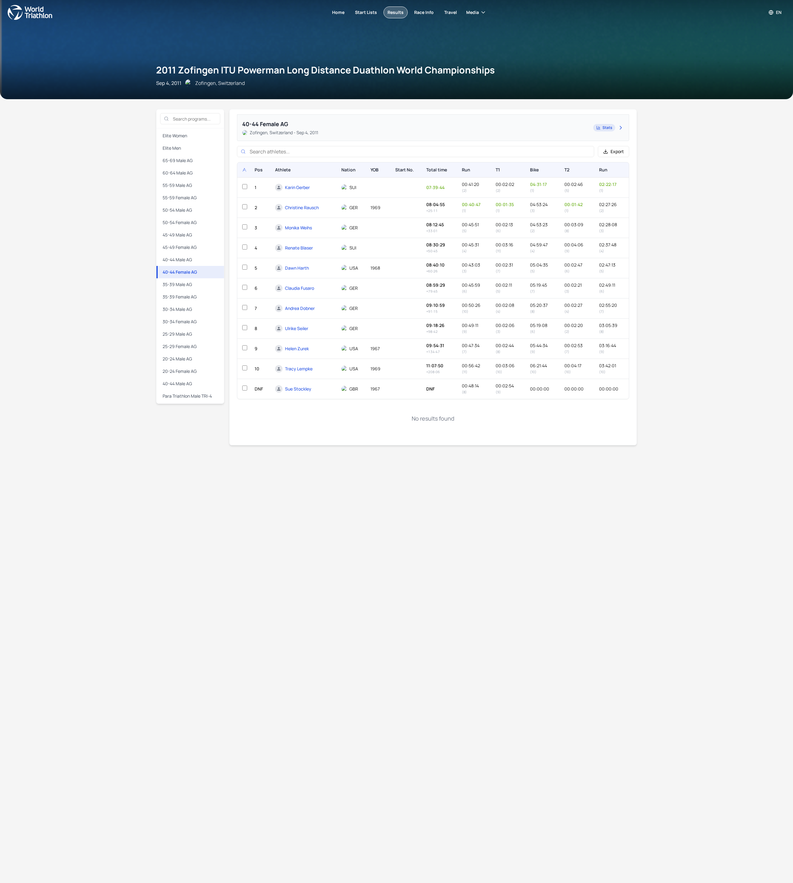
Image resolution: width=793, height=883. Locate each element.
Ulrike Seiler (296, 328)
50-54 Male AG (177, 210)
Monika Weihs (298, 228)
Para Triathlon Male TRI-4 (187, 396)
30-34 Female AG (180, 322)
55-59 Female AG (180, 198)
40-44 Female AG (180, 272)
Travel (450, 12)
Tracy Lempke (299, 369)
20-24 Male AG (177, 359)
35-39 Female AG (180, 297)
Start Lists (366, 12)
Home (338, 12)
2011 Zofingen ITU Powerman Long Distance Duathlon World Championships (325, 70)
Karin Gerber (297, 187)
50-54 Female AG (180, 222)
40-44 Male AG (177, 260)
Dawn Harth (297, 268)
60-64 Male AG (178, 173)
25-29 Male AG (177, 334)
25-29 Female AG (180, 346)
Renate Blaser (299, 248)
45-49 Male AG (177, 235)
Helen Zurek (297, 348)
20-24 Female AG (180, 371)
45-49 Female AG (180, 247)
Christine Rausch (302, 207)
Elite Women (175, 136)
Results (396, 12)
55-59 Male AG (177, 185)
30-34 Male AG (177, 309)
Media (472, 12)
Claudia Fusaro (299, 288)
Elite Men (172, 148)
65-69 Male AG (178, 160)
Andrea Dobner (300, 308)
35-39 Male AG (177, 284)
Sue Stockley (298, 389)
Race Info (424, 12)
